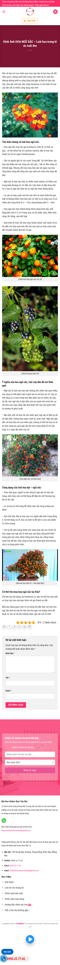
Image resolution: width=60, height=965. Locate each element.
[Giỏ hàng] (55, 11)
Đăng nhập (31, 21)
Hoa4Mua (20, 923)
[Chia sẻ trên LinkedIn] (29, 627)
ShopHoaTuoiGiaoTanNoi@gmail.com (15, 830)
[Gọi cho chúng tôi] (4, 820)
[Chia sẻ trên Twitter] (14, 627)
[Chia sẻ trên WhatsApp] (4, 627)
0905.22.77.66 (15, 865)
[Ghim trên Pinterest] (24, 627)
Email (8, 691)
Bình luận (10, 653)
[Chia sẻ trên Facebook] (9, 627)
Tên (8, 678)
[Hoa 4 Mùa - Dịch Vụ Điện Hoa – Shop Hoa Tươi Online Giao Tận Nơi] (30, 12)
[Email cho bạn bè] (19, 627)
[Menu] (3, 11)
